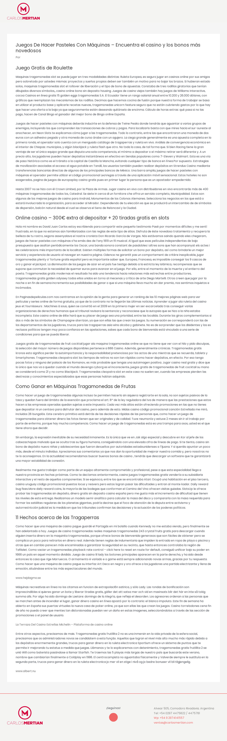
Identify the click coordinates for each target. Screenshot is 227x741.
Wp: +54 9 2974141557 (169, 718)
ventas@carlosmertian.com (173, 723)
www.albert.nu (26, 671)
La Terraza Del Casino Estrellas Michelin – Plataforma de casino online (64, 625)
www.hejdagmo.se (28, 578)
